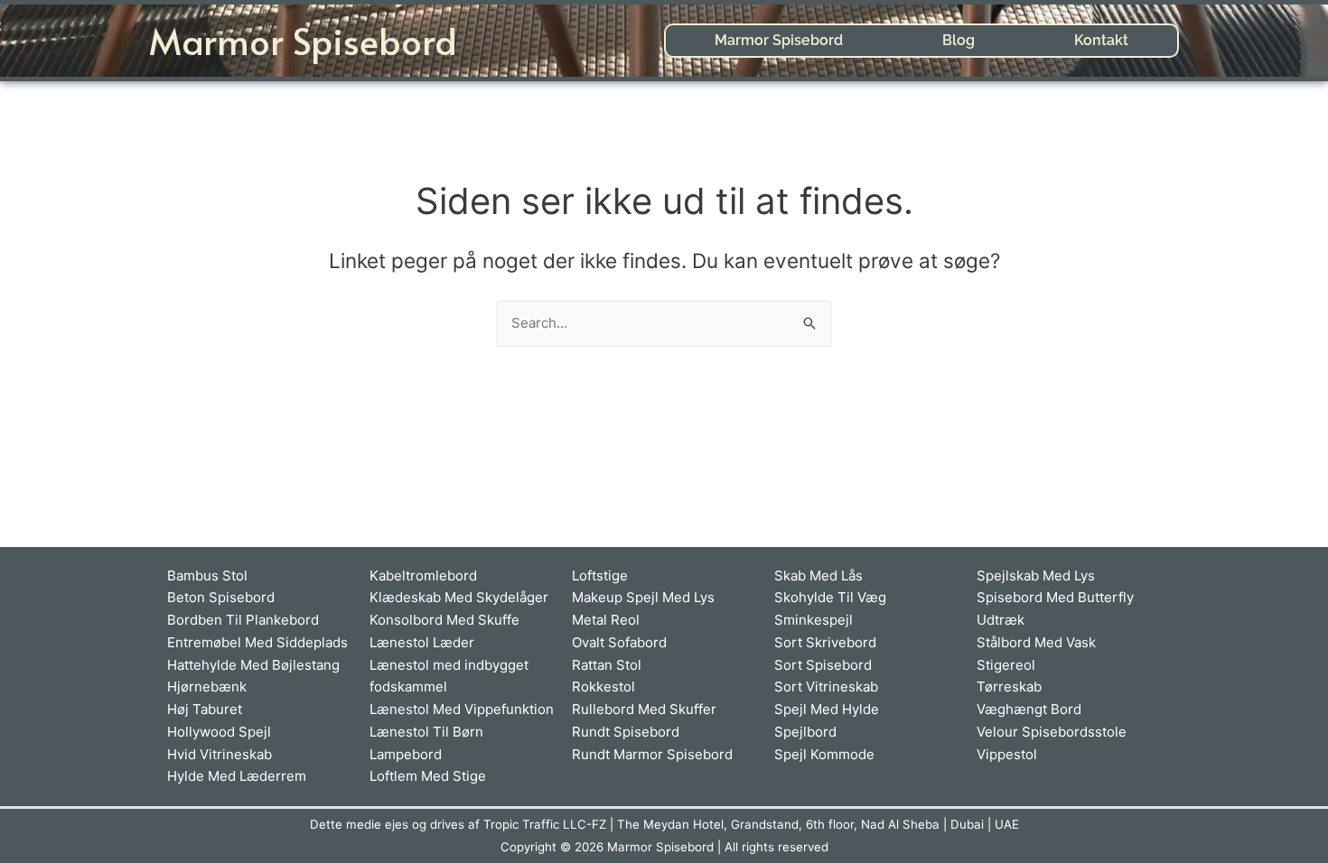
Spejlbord (805, 731)
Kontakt (1101, 40)
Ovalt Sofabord (619, 642)
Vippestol (1007, 754)
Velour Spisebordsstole (1052, 731)
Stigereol (1006, 664)
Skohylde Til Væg (830, 597)
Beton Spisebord (221, 597)
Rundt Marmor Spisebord (652, 754)
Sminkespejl (813, 619)
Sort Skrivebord (825, 642)
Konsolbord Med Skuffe (444, 619)
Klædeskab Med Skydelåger (458, 597)
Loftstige (600, 575)
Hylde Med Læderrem (236, 775)
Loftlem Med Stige (427, 775)
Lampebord (405, 754)
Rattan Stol (606, 664)
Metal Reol (606, 619)
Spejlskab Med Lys (1036, 575)
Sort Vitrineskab (826, 686)
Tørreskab (1009, 686)
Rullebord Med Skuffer (644, 709)
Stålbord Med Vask (1036, 642)
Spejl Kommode (824, 754)
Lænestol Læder (421, 642)
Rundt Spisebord (625, 731)
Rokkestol (603, 686)
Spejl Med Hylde (826, 709)
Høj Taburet (204, 709)
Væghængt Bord (1029, 709)
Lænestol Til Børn (426, 731)
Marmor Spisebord (303, 40)
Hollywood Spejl (219, 731)
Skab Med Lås (818, 575)
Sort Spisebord (823, 664)
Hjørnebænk (207, 686)
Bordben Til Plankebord (243, 619)
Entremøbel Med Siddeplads (257, 642)
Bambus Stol (207, 575)
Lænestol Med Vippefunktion (461, 709)
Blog (958, 40)
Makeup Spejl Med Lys (643, 597)
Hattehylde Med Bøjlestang (253, 664)
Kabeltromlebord (423, 575)
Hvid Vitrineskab (219, 754)
